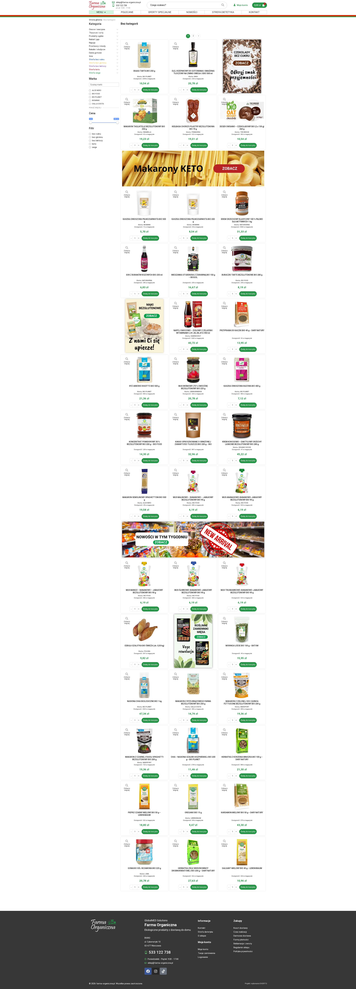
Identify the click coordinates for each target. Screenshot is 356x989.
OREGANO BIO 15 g (193, 812)
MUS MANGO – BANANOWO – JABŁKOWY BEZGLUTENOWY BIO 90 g (144, 591)
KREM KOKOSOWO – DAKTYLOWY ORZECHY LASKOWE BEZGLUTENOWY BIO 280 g (242, 443)
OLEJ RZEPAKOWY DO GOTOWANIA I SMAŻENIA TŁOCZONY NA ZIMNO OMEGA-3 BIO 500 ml (193, 72)
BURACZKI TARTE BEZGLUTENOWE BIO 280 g (242, 275)
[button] (105, 12)
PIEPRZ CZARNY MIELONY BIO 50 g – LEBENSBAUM (144, 813)
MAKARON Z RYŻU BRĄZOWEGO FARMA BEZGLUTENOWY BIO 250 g (193, 702)
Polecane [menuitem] (127, 12)
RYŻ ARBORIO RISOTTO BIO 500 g (144, 386)
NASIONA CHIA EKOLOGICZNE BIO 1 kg (144, 701)
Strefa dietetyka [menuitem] (223, 12)
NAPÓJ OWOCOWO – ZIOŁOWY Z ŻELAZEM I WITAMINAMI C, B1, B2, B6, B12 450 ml (193, 331)
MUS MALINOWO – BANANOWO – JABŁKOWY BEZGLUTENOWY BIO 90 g (193, 498)
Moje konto (204, 942)
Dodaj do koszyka (150, 90)
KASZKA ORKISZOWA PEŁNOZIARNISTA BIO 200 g (193, 220)
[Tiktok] (163, 971)
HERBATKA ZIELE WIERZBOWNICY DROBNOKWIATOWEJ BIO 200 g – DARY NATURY (193, 869)
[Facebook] (147, 971)
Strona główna (95, 20)
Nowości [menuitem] (191, 12)
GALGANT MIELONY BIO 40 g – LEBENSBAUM (242, 868)
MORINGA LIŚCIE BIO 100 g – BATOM (242, 646)
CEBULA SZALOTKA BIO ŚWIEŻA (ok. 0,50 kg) (144, 646)
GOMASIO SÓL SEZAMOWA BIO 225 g (144, 868)
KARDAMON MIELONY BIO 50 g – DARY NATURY (242, 812)
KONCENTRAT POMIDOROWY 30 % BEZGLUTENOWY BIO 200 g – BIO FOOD (144, 443)
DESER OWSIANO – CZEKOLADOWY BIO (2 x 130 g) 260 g (242, 127)
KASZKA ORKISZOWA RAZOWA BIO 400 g (242, 386)
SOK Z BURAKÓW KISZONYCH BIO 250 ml (144, 275)
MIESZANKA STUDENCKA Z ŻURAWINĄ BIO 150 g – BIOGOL (193, 276)
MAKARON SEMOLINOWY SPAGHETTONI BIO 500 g (144, 498)
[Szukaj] (223, 5)
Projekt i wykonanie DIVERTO (256, 984)
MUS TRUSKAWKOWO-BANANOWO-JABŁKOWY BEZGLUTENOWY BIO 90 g (242, 591)
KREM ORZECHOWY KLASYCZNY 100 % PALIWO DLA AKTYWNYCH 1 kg (242, 220)
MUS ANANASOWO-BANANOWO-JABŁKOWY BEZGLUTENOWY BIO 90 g (242, 498)
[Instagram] (155, 971)
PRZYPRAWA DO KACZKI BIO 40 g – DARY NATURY (242, 330)
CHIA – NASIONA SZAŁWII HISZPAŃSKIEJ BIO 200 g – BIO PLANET (193, 758)
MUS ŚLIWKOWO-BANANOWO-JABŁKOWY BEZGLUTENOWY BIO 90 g (193, 591)
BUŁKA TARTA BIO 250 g (144, 71)
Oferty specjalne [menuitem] (159, 12)
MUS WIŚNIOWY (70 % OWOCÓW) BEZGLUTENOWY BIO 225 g (193, 387)
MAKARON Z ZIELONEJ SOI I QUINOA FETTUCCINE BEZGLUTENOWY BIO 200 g (242, 702)
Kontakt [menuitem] (254, 12)
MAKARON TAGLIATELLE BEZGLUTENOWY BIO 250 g (144, 127)
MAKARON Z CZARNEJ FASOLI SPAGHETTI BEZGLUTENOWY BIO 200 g (144, 758)
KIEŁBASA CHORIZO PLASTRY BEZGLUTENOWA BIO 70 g (193, 127)
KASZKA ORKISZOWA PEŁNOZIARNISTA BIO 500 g (144, 220)
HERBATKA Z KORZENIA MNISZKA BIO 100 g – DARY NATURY (242, 758)
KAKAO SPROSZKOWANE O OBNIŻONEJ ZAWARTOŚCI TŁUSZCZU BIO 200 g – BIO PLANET (193, 443)
